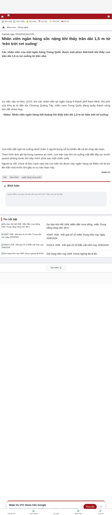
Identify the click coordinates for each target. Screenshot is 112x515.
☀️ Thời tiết (54, 21)
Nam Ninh (14, 177)
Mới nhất (8, 21)
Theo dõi (90, 507)
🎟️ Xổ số (65, 21)
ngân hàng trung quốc (31, 177)
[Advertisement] (56, 77)
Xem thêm (55, 268)
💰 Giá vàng (31, 21)
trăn (5, 177)
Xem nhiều (20, 21)
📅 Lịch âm (42, 21)
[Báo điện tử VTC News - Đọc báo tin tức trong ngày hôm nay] (17, 16)
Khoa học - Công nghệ (17, 27)
